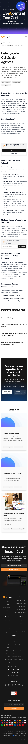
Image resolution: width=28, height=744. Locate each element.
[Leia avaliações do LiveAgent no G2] (14, 693)
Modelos (21, 629)
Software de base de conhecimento (14, 639)
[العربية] (2, 720)
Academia (21, 626)
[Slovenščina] (12, 725)
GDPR (16, 733)
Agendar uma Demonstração (18, 392)
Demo (7, 601)
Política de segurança (20, 731)
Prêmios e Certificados (7, 623)
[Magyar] (7, 723)
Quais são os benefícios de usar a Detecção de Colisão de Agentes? (13, 334)
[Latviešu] (17, 723)
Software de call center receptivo (14, 650)
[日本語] (12, 723)
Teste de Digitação (20, 632)
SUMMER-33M (12, 21)
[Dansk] (10, 720)
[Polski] (25, 723)
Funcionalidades (7, 607)
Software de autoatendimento (14, 647)
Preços (7, 604)
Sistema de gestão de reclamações (14, 653)
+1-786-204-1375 (14, 672)
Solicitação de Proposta (20, 612)
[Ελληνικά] (15, 720)
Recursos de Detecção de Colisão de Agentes (12, 45)
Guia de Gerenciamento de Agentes (13, 301)
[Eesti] (23, 720)
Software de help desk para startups (14, 659)
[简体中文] (23, 725)
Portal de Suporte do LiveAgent (11, 295)
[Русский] (7, 725)
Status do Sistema (21, 606)
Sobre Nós (7, 620)
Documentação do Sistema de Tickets (13, 298)
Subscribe (14, 708)
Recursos (6, 43)
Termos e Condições (8, 731)
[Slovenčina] (10, 725)
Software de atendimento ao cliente (14, 641)
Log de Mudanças (21, 609)
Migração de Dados (20, 603)
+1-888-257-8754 (14, 669)
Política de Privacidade (7, 733)
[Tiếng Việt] (20, 725)
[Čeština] (7, 720)
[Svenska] (15, 725)
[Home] (2, 43)
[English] (17, 720)
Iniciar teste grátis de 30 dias (14, 565)
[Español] (20, 720)
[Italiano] (10, 723)
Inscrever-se (22, 246)
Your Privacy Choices (20, 735)
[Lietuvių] (15, 723)
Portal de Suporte (21, 600)
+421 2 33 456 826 (15, 666)
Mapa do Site (23, 733)
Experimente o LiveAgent (7, 392)
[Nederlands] (20, 723)
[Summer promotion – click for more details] (14, 17)
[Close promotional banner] (26, 2)
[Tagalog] (17, 725)
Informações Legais (7, 632)
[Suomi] (25, 720)
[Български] (4, 720)
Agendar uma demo (14, 569)
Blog (21, 620)
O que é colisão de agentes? (9, 318)
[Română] (4, 725)
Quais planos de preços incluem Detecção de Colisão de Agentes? (12, 343)
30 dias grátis (14, 153)
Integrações (7, 610)
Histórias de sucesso (7, 626)
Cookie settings (6, 735)
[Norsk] (23, 723)
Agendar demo (14, 150)
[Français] (2, 723)
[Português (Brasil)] (2, 725)
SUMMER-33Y (7, 23)
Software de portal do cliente (14, 656)
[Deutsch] (12, 720)
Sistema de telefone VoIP (14, 644)
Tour (7, 613)
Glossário (21, 623)
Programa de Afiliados (7, 629)
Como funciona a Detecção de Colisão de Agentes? (12, 325)
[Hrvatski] (4, 723)
